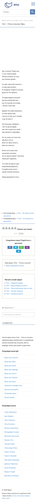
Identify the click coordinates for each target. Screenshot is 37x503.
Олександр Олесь (10, 448)
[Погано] (6, 228)
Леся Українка (9, 420)
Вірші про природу (11, 370)
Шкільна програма (11, 389)
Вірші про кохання (11, 358)
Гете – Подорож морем (14, 283)
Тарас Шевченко (10, 412)
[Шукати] (32, 11)
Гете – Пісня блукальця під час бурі (19, 288)
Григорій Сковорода (11, 460)
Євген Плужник (10, 468)
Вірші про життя (10, 373)
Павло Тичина (9, 452)
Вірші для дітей (10, 366)
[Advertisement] (18, 48)
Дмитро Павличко (11, 464)
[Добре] (12, 228)
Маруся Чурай (9, 472)
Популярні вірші (10, 393)
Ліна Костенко (9, 424)
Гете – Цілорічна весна (14, 294)
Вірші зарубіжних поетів (15, 266)
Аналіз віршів (9, 397)
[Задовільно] (9, 228)
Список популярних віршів (20, 496)
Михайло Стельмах (11, 476)
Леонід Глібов (9, 444)
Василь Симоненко (11, 428)
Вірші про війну (10, 362)
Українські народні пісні (13, 385)
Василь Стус (9, 440)
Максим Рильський (11, 436)
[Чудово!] (15, 228)
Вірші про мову (10, 381)
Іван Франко (9, 416)
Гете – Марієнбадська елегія (16, 286)
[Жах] (3, 228)
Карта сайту (6, 498)
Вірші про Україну (10, 377)
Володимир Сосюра (11, 432)
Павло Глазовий (10, 456)
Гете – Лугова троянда (14, 291)
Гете (21, 233)
